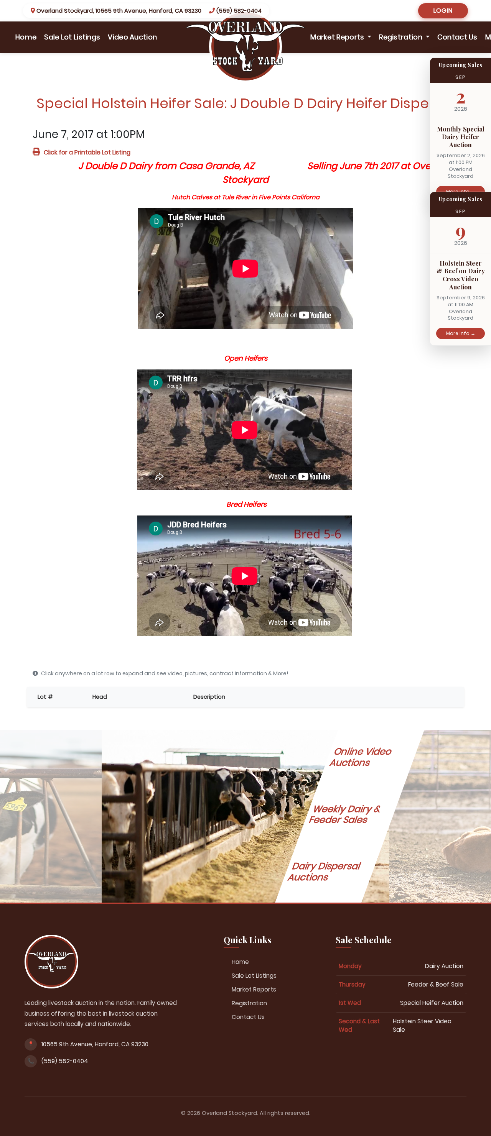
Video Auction (132, 37)
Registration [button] (401, 37)
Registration (249, 1003)
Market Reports (254, 989)
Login (443, 10)
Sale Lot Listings (72, 37)
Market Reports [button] (338, 37)
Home (27, 37)
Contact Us (457, 37)
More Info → (460, 333)
